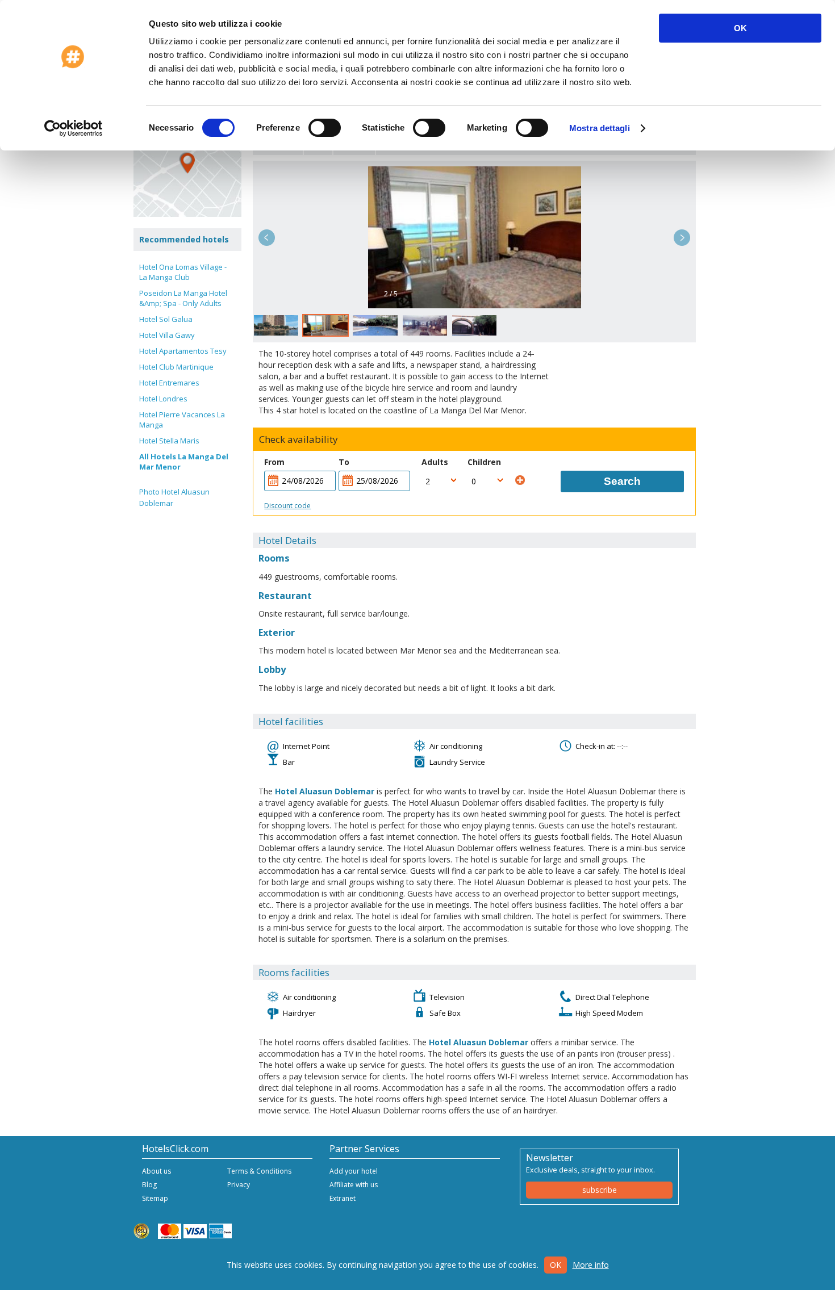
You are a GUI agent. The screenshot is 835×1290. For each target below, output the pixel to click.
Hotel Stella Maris (169, 440)
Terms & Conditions (259, 1171)
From (274, 461)
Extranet (342, 1198)
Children (484, 461)
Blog (149, 1185)
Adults (434, 461)
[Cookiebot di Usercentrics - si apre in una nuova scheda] (73, 128)
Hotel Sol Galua (166, 319)
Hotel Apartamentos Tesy (183, 351)
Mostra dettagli (599, 128)
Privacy (238, 1185)
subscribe (599, 1189)
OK (740, 28)
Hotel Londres (163, 398)
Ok (555, 1264)
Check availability (298, 439)
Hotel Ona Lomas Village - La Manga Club (183, 272)
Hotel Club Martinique (176, 367)
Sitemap (155, 1198)
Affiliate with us (353, 1185)
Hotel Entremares (169, 383)
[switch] (324, 128)
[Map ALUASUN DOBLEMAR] (187, 163)
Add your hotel (353, 1171)
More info (591, 1264)
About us (156, 1171)
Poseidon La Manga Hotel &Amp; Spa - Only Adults (183, 298)
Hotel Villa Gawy (167, 335)
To (344, 461)
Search (622, 481)
